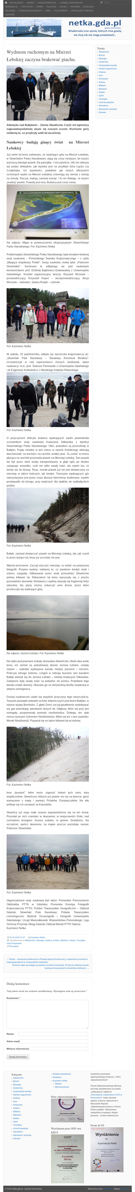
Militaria (102, 85)
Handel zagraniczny (71, 3)
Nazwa (10, 1034)
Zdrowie (10, 15)
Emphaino (125, 1189)
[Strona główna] (6, 2)
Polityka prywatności (62, 1074)
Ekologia (88, 7)
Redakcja (57, 1077)
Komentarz (13, 998)
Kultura (51, 7)
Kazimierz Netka (37, 937)
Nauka (63, 7)
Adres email (13, 1041)
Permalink (13, 946)
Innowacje (11, 7)
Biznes (30, 3)
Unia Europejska (47, 3)
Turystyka (27, 7)
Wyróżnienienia (62, 1087)
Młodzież (10, 11)
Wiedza (58, 1084)
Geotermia (103, 62)
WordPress (108, 1189)
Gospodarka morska (30, 11)
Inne (48, 11)
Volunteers (61, 11)
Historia (75, 7)
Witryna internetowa (18, 1048)
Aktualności (16, 3)
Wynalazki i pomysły (82, 11)
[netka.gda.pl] (67, 36)
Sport (40, 7)
